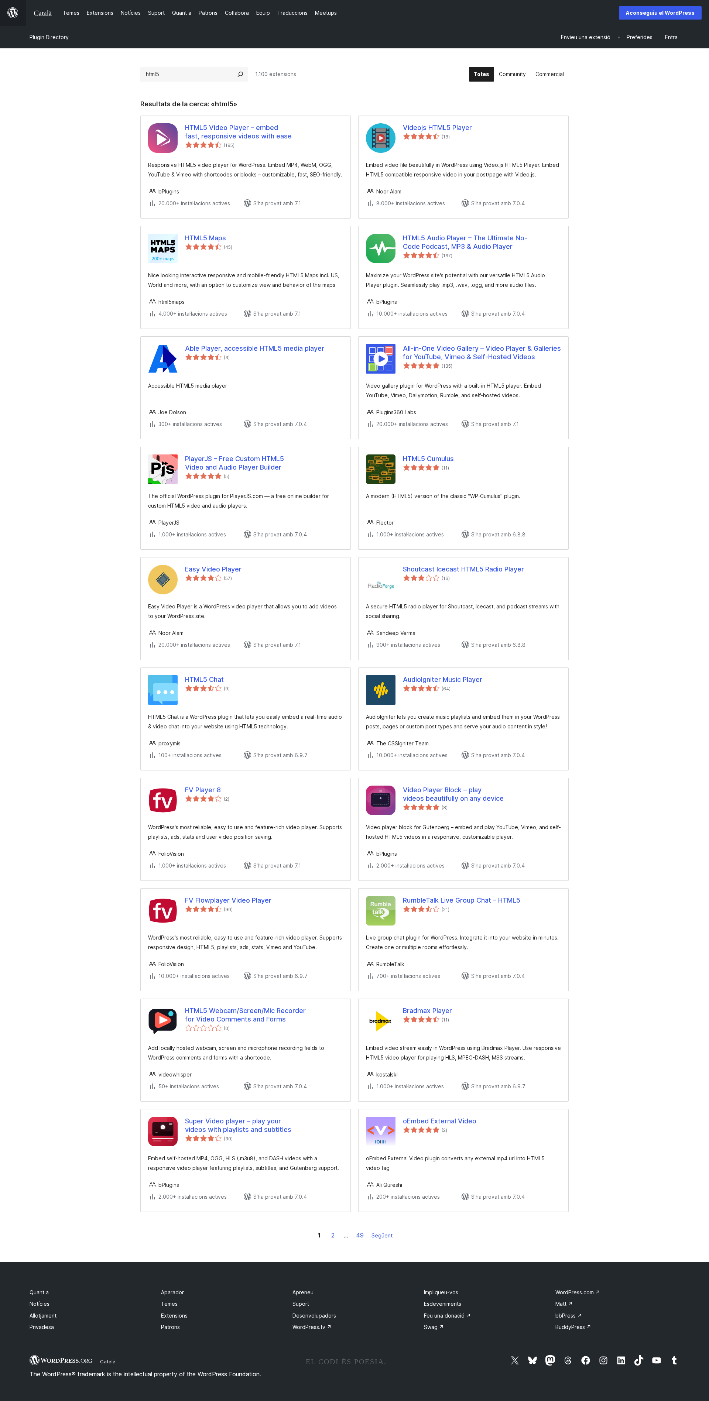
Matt (564, 1304)
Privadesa (42, 1327)
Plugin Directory (49, 37)
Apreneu (303, 1292)
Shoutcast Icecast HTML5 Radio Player (463, 569)
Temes (169, 1304)
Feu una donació (447, 1315)
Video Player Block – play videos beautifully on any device (453, 794)
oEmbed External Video (439, 1121)
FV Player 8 (203, 790)
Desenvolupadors (314, 1315)
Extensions (174, 1315)
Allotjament (43, 1315)
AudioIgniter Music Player (442, 679)
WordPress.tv (312, 1327)
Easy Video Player (213, 569)
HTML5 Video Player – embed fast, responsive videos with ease (238, 132)
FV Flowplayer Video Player (228, 900)
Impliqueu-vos (441, 1292)
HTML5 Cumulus (428, 459)
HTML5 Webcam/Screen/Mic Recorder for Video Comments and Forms (245, 1015)
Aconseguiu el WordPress (660, 13)
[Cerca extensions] (240, 74)
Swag (434, 1327)
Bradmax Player (427, 1010)
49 (360, 1235)
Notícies (39, 1304)
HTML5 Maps (205, 238)
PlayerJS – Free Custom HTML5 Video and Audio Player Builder (234, 463)
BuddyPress (573, 1327)
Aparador (172, 1292)
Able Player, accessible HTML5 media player (254, 348)
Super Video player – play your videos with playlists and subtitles (238, 1125)
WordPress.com (577, 1292)
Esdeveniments (442, 1304)
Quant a (39, 1292)
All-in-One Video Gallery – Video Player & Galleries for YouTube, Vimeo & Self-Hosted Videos (482, 352)
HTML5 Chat (204, 679)
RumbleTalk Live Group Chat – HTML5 (461, 900)
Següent (382, 1235)
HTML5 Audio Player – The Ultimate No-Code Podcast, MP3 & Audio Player (465, 242)
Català (108, 1361)
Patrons (170, 1327)
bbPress (568, 1315)
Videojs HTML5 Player (437, 127)
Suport (300, 1304)
